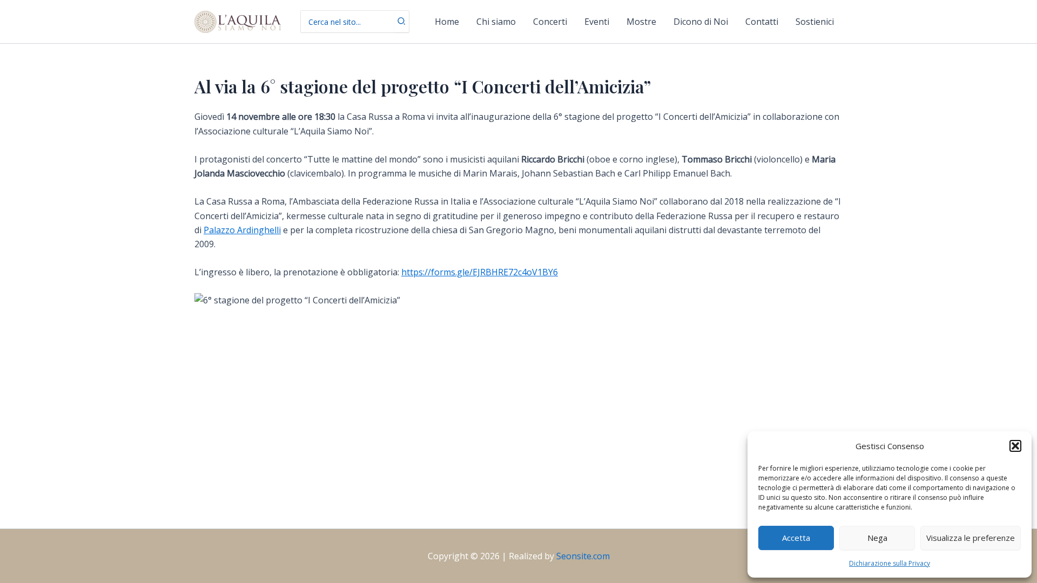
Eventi (596, 22)
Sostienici (815, 22)
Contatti (761, 22)
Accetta (796, 537)
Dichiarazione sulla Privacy (889, 563)
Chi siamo (496, 22)
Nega (877, 537)
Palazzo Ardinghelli (242, 230)
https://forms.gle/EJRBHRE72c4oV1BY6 (479, 272)
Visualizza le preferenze (970, 537)
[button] (1015, 445)
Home (447, 22)
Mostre (641, 22)
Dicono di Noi (701, 22)
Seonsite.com (583, 556)
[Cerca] (402, 21)
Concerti (550, 22)
